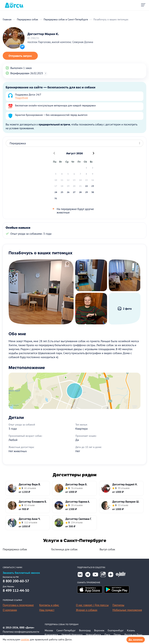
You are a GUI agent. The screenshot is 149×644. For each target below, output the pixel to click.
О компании (10, 610)
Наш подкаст (46, 610)
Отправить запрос (20, 56)
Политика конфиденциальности (21, 631)
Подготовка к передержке (18, 605)
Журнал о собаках (86, 610)
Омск (107, 634)
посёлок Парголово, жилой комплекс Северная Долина (60, 42)
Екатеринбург (116, 630)
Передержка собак (15, 549)
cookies (25, 639)
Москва (49, 630)
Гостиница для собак (64, 549)
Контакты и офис (49, 605)
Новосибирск (93, 634)
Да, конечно (136, 639)
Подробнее (21, 97)
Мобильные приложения (127, 610)
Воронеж (99, 630)
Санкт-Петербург (66, 630)
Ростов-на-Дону (133, 634)
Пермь (117, 634)
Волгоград (85, 630)
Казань (131, 630)
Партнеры (118, 605)
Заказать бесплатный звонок (21, 572)
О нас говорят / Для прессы (92, 605)
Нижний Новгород (72, 634)
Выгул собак (107, 549)
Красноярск (51, 634)
